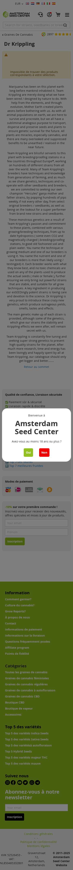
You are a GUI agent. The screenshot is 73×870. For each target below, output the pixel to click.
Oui (28, 452)
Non (44, 452)
